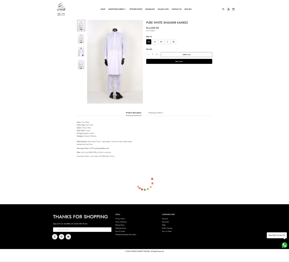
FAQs (164, 225)
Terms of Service (121, 222)
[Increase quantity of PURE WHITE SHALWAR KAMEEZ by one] (157, 54)
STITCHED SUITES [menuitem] (136, 9)
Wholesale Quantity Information (125, 234)
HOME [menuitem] (103, 9)
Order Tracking (167, 228)
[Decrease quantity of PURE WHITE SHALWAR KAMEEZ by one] (148, 54)
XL (174, 41)
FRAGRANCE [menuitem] (150, 9)
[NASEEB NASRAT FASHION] (61, 9)
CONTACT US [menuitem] (176, 9)
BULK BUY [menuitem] (188, 9)
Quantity (149, 49)
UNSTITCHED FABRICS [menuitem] (116, 9)
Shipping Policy (120, 228)
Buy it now (179, 61)
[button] (233, 9)
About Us (165, 219)
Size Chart (165, 222)
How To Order (120, 231)
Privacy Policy (120, 219)
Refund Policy (120, 225)
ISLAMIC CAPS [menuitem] (163, 9)
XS (149, 41)
